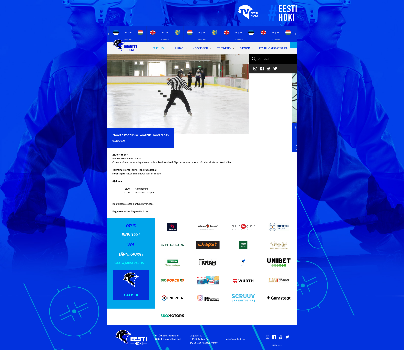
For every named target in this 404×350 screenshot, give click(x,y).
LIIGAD (179, 47)
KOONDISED (200, 47)
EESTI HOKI (159, 47)
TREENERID (224, 47)
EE (293, 44)
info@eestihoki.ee (235, 339)
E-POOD (245, 47)
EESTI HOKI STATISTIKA (273, 47)
